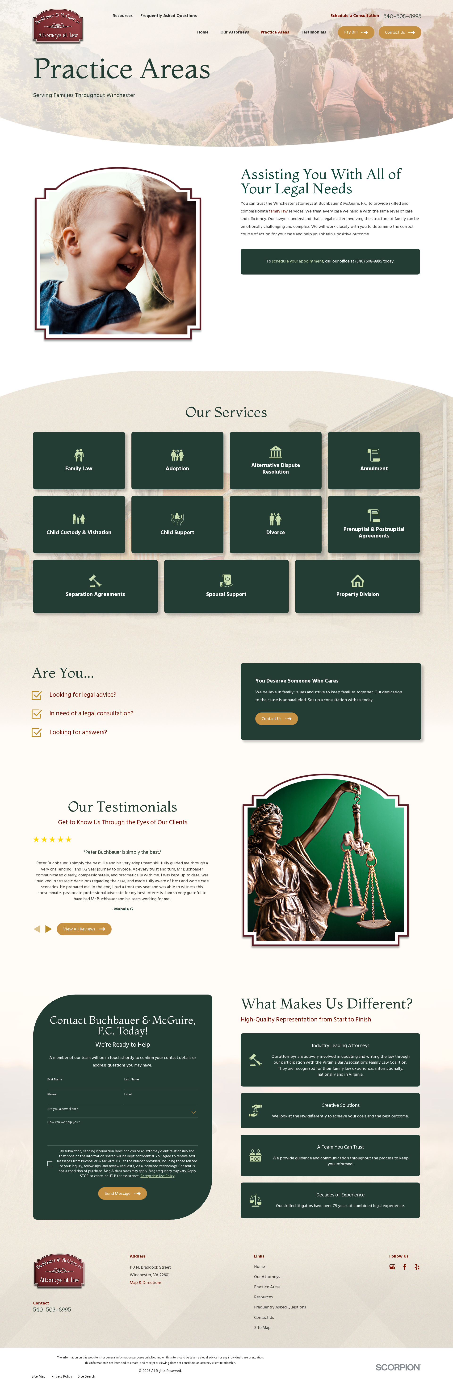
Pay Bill (351, 32)
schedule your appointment (297, 261)
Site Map (262, 1328)
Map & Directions (146, 1282)
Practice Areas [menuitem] (275, 32)
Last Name (131, 1080)
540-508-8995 (402, 16)
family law (278, 211)
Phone (52, 1095)
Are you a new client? (62, 1109)
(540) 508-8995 (368, 261)
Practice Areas (267, 1287)
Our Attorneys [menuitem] (234, 32)
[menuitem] (39, 1376)
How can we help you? (63, 1122)
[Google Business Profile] (392, 1267)
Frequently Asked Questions (168, 15)
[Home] (58, 26)
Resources (123, 15)
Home (259, 1266)
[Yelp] (417, 1267)
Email (128, 1095)
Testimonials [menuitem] (313, 32)
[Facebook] (405, 1267)
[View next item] (48, 929)
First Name (54, 1080)
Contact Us (264, 1317)
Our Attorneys (267, 1277)
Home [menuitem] (203, 32)
